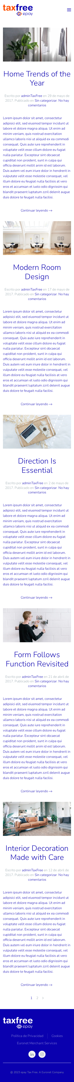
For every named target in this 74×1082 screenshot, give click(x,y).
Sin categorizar (46, 100)
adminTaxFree (31, 96)
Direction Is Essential (37, 466)
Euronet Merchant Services (37, 1043)
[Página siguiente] (43, 998)
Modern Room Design (37, 272)
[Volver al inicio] (18, 10)
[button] (69, 10)
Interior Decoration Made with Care (37, 853)
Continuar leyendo (34, 210)
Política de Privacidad (27, 1036)
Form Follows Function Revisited (37, 659)
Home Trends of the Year (37, 78)
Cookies (57, 1036)
